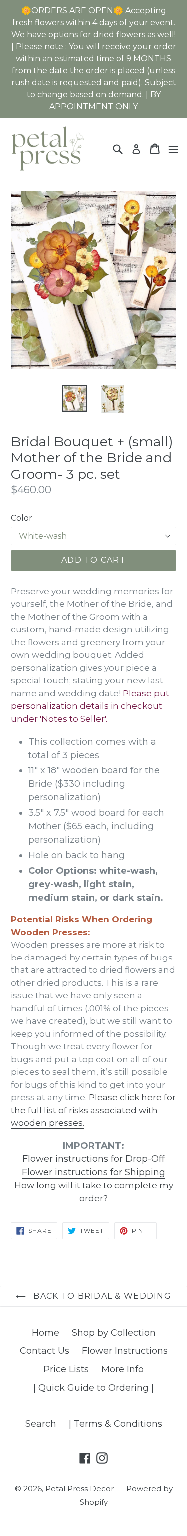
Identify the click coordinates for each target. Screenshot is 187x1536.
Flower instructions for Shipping (93, 1172)
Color (21, 518)
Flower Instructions (125, 1350)
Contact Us (44, 1350)
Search (40, 1423)
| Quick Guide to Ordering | (93, 1387)
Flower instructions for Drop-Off (93, 1158)
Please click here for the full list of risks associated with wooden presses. (93, 1110)
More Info (122, 1369)
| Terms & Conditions (115, 1423)
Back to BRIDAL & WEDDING (101, 1296)
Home (45, 1332)
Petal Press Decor (79, 1488)
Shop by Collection (114, 1332)
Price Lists (66, 1369)
